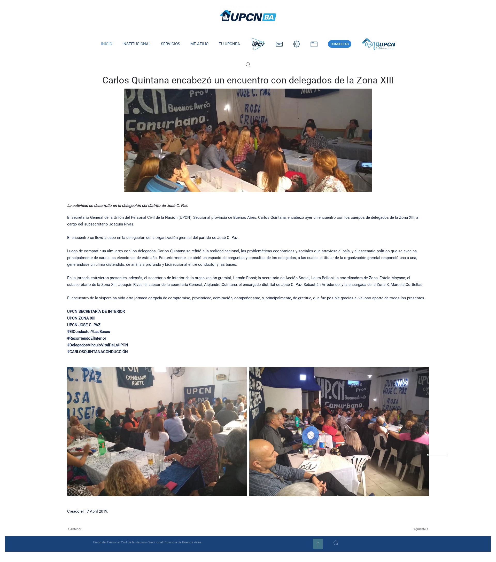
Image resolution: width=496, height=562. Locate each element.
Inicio (106, 44)
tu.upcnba (229, 44)
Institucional (136, 44)
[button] (248, 64)
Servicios (170, 44)
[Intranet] (296, 44)
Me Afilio (199, 44)
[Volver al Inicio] (248, 15)
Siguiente (419, 529)
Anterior (75, 529)
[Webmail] (279, 44)
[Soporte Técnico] (314, 44)
